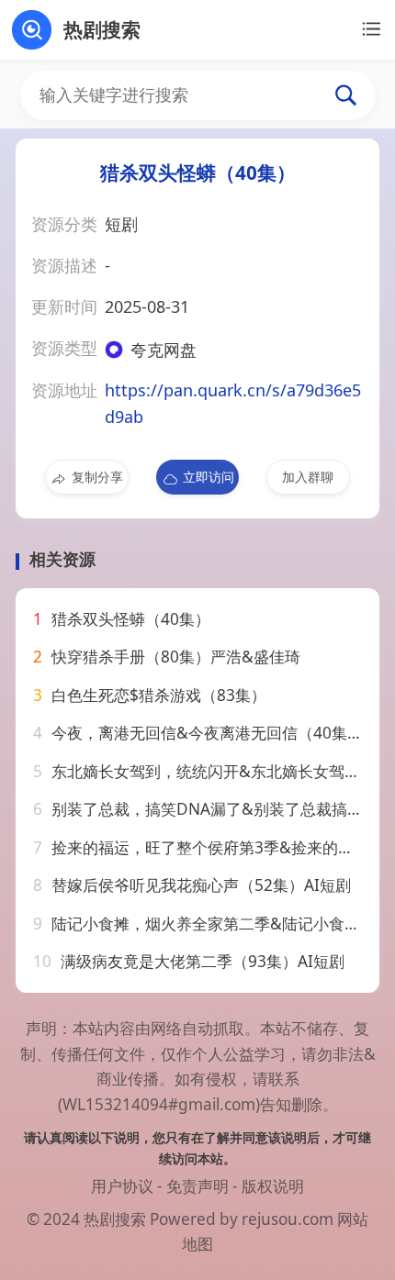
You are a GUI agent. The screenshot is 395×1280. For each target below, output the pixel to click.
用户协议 (122, 1186)
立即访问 (208, 476)
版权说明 (273, 1186)
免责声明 (197, 1186)
